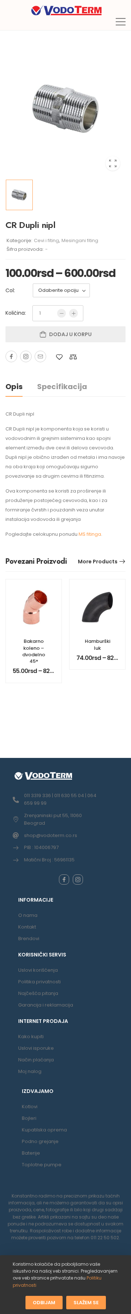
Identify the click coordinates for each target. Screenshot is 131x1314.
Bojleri (29, 1118)
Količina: (15, 313)
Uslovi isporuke (36, 1048)
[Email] (40, 356)
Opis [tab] (14, 386)
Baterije (31, 1153)
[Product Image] (65, 108)
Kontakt (27, 926)
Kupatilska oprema (44, 1129)
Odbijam (44, 1302)
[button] (121, 21)
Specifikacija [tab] (62, 386)
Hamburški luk (97, 644)
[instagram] (78, 879)
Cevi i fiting (46, 240)
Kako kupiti (31, 1036)
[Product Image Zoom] (113, 163)
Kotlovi (29, 1106)
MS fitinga (90, 534)
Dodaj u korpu (70, 334)
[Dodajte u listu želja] (59, 357)
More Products (98, 561)
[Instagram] (26, 356)
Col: (10, 290)
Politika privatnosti (39, 981)
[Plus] (73, 313)
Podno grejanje (40, 1141)
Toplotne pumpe (41, 1164)
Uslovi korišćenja (38, 970)
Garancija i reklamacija (45, 1004)
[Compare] (73, 357)
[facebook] (64, 879)
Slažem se (86, 1302)
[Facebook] (11, 356)
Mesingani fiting (79, 240)
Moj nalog (29, 1071)
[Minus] (61, 313)
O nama (27, 915)
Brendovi (28, 938)
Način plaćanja (36, 1059)
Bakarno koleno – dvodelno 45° (33, 651)
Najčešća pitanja (38, 993)
